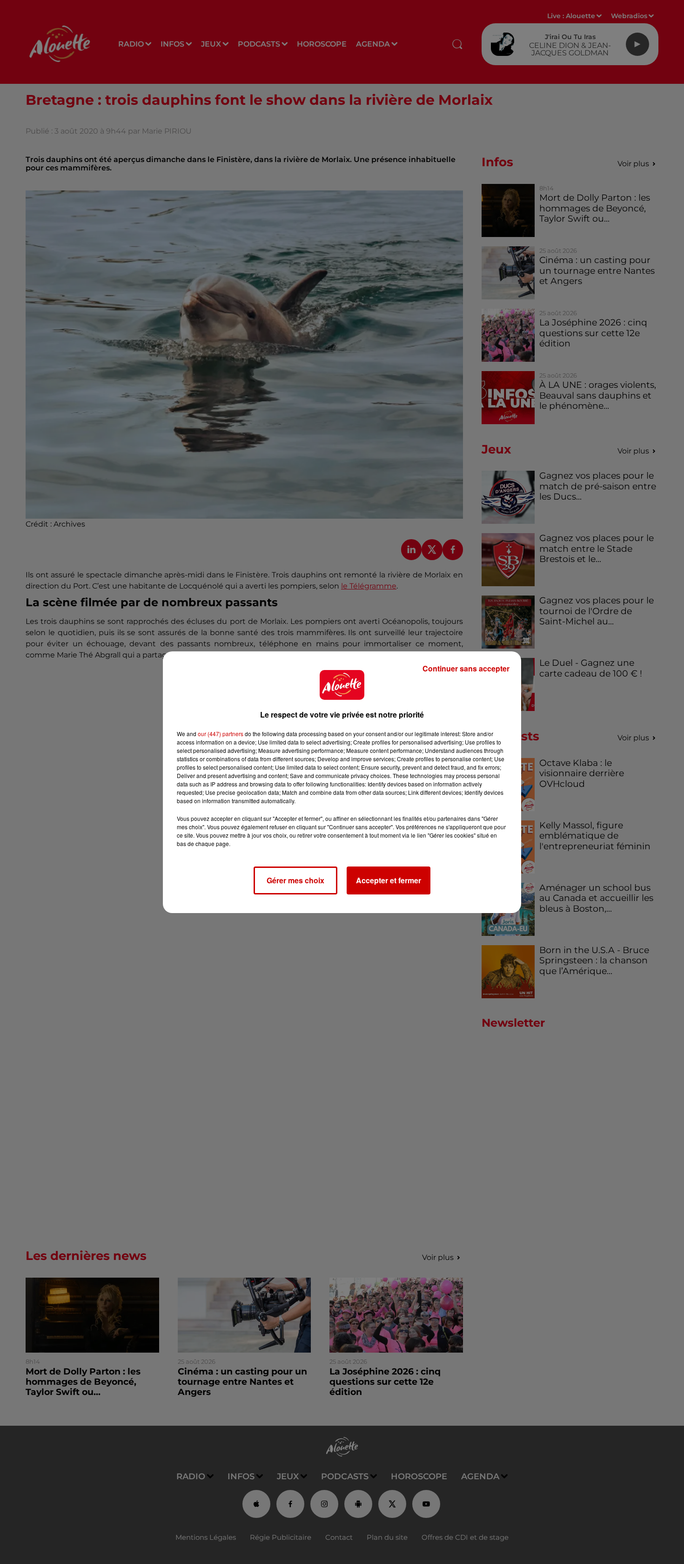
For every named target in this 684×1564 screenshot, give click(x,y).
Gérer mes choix (295, 880)
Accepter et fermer (388, 880)
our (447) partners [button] (220, 734)
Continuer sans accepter (466, 668)
